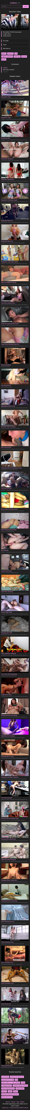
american (10, 53)
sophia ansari (20, 1088)
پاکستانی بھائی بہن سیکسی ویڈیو (10, 1082)
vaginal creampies (7, 56)
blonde (4, 53)
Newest (8, 1102)
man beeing (5, 1076)
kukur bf (4, 1091)
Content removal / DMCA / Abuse (18, 1107)
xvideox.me (5, 1107)
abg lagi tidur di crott (7, 1079)
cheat (22, 1082)
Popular (13, 1102)
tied (16, 1079)
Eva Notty (5, 40)
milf (16, 53)
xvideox (15, 3)
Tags (17, 1102)
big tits (4, 59)
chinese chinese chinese (20, 1085)
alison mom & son (7, 1097)
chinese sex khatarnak (17, 1076)
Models (22, 1102)
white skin (17, 56)
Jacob (4, 44)
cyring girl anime (6, 1085)
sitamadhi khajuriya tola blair (10, 1094)
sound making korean (8, 1088)
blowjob (24, 56)
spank (10, 1091)
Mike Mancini (6, 48)
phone (15, 1091)
